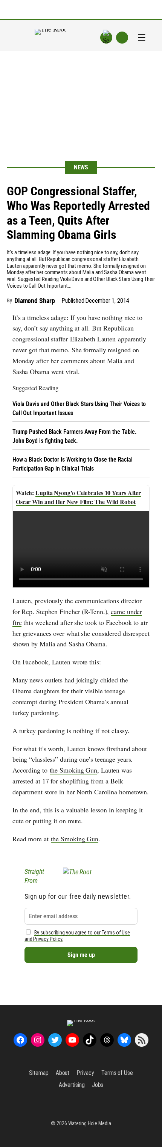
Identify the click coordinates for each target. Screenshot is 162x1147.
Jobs (98, 1084)
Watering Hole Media (89, 1123)
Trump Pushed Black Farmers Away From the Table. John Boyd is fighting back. (74, 436)
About (63, 1072)
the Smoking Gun (74, 769)
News (81, 167)
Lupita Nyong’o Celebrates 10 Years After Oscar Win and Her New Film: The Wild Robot (78, 497)
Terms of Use (117, 1072)
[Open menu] (142, 38)
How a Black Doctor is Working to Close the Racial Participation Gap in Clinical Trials (72, 464)
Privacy (85, 1072)
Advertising (72, 1084)
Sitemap (38, 1072)
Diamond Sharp (34, 301)
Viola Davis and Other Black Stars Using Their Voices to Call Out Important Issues (79, 408)
